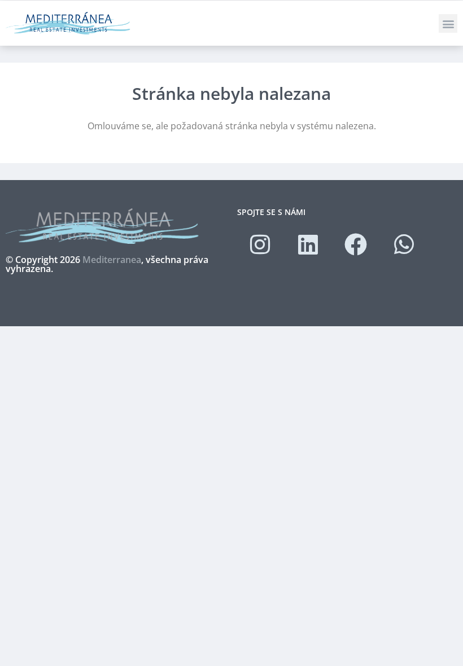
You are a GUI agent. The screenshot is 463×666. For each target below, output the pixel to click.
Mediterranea (111, 259)
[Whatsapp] (403, 244)
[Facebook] (355, 244)
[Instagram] (259, 244)
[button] (448, 23)
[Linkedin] (307, 244)
